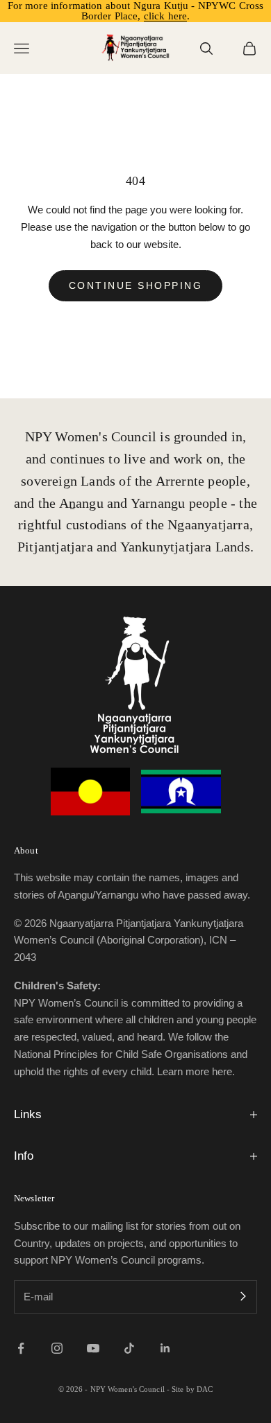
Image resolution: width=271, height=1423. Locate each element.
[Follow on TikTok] (129, 1348)
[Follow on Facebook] (21, 1348)
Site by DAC (192, 1389)
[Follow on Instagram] (57, 1348)
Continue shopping (136, 285)
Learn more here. (196, 1071)
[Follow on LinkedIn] (165, 1348)
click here (166, 15)
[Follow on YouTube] (93, 1348)
